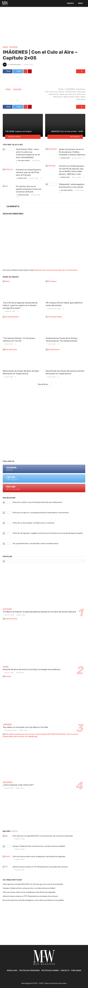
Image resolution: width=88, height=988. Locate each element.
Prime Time (81, 94)
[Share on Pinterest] (30, 71)
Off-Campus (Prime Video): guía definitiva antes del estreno (64, 304)
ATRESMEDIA (71, 89)
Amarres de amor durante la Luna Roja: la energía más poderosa (31, 669)
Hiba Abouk (81, 92)
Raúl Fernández (69, 97)
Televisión (13, 47)
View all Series (43, 384)
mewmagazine (15, 64)
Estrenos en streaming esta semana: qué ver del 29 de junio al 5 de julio (28, 172)
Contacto (65, 971)
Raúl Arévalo (58, 97)
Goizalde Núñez (71, 92)
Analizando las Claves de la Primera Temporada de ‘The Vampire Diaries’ (62, 339)
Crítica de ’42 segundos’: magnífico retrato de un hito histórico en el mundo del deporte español (47, 533)
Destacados (7, 782)
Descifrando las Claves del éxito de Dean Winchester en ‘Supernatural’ (21, 372)
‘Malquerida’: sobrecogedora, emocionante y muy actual (72, 185)
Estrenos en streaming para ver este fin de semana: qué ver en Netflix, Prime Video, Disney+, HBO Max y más (71, 170)
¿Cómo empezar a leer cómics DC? (18, 785)
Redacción (22, 178)
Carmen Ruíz (81, 89)
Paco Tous (73, 94)
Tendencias (7, 724)
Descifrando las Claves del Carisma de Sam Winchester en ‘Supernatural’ (65, 372)
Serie (78, 97)
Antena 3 (62, 89)
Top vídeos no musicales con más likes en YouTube (25, 727)
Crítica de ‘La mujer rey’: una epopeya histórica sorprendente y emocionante (40, 513)
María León (64, 94)
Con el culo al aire (52, 92)
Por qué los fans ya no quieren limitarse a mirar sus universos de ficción (28, 189)
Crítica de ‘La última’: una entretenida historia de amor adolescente (37, 502)
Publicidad (76, 971)
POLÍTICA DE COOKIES (50, 971)
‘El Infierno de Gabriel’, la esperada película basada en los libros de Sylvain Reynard (39, 612)
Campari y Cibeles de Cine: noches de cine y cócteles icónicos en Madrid (38, 846)
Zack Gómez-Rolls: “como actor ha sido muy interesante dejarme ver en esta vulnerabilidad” (28, 153)
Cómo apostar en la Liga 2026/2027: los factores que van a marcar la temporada (42, 836)
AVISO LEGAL (12, 971)
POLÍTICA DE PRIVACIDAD (29, 971)
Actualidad (7, 609)
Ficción (62, 92)
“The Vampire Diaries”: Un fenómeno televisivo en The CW (19, 339)
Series (5, 47)
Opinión (5, 666)
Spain (83, 97)
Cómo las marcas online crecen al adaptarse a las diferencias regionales (38, 857)
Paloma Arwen (24, 160)
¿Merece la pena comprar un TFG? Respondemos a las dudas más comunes (40, 867)
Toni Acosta (81, 99)
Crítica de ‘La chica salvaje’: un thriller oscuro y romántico (33, 523)
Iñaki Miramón (54, 94)
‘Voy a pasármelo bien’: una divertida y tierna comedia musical (35, 544)
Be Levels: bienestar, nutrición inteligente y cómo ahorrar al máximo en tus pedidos (33, 900)
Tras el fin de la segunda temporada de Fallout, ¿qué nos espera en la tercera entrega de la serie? (20, 305)
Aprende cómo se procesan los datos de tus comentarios (56, 270)
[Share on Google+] (25, 71)
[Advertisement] (44, 29)
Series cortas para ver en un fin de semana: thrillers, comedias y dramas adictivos (72, 152)
